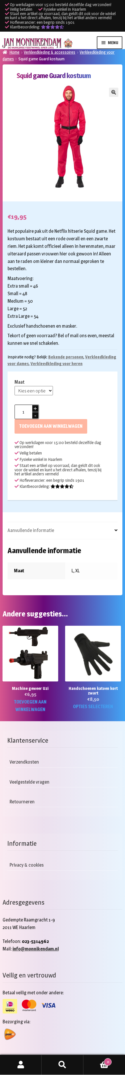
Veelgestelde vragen (29, 782)
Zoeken (62, 1065)
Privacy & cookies (27, 865)
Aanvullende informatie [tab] (31, 530)
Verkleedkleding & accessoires (49, 52)
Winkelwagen (96, 1060)
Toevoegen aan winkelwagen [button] (30, 705)
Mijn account (21, 1065)
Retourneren (22, 802)
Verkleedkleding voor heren (57, 363)
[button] (113, 92)
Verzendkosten (24, 762)
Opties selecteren (93, 706)
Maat (19, 382)
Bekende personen (65, 356)
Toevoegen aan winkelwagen (51, 426)
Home (14, 52)
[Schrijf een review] (52, 27)
